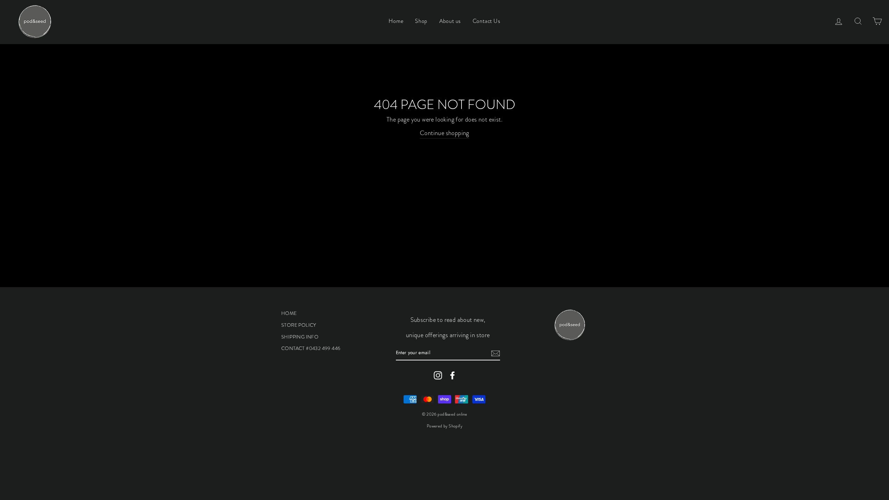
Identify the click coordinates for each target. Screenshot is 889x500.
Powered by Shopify (444, 426)
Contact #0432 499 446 (310, 348)
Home (396, 21)
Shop (421, 21)
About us (450, 21)
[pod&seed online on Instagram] (438, 375)
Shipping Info (299, 336)
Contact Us (486, 21)
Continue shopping (444, 133)
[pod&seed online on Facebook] (452, 375)
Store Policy (298, 325)
